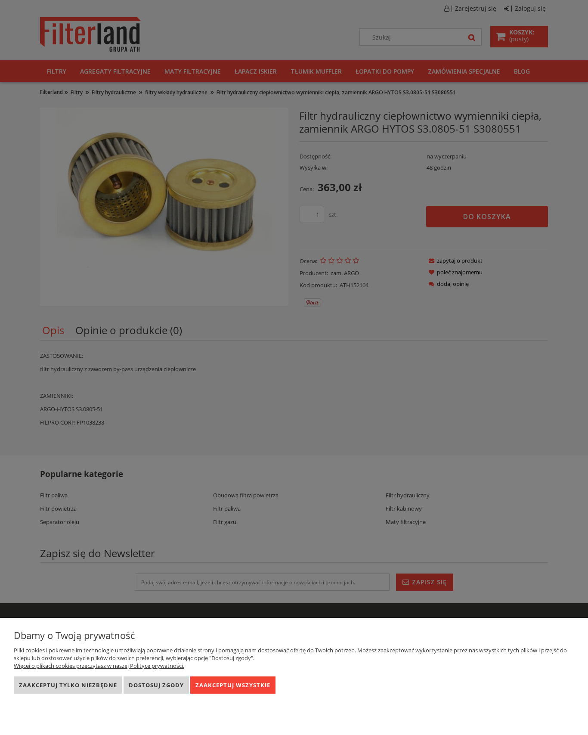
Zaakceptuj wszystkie (232, 685)
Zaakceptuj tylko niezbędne (68, 685)
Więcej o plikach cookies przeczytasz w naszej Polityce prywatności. (99, 666)
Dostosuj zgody (156, 685)
